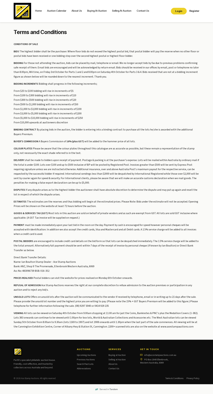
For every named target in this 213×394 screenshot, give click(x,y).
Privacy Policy (193, 378)
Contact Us (143, 10)
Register (194, 10)
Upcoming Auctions (86, 355)
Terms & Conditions (174, 378)
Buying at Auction (117, 355)
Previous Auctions (86, 359)
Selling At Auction (121, 10)
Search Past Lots (85, 364)
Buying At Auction (97, 10)
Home (38, 10)
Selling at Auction (117, 359)
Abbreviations (84, 368)
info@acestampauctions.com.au (160, 355)
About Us (77, 10)
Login (178, 11)
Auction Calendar (56, 10)
